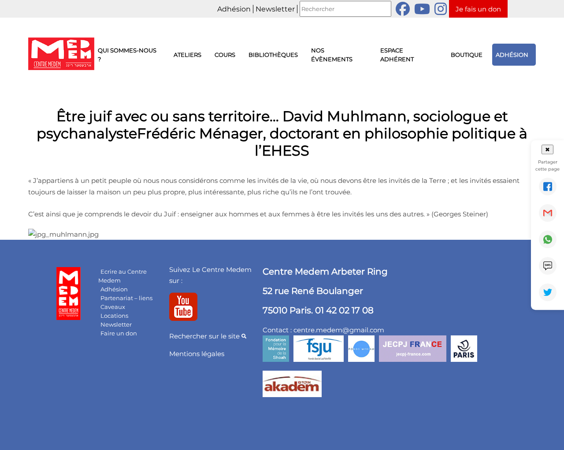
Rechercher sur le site (205, 336)
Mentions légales (196, 354)
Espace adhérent (397, 55)
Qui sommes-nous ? (127, 55)
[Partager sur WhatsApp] (548, 239)
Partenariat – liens (126, 297)
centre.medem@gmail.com (338, 330)
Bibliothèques (273, 54)
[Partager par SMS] (548, 266)
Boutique (466, 54)
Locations (114, 315)
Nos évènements (331, 55)
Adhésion (234, 9)
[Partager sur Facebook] (548, 186)
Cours (225, 54)
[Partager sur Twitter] (548, 292)
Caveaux (112, 306)
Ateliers (187, 54)
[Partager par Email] (548, 213)
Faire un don (118, 333)
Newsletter (275, 9)
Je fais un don (478, 9)
